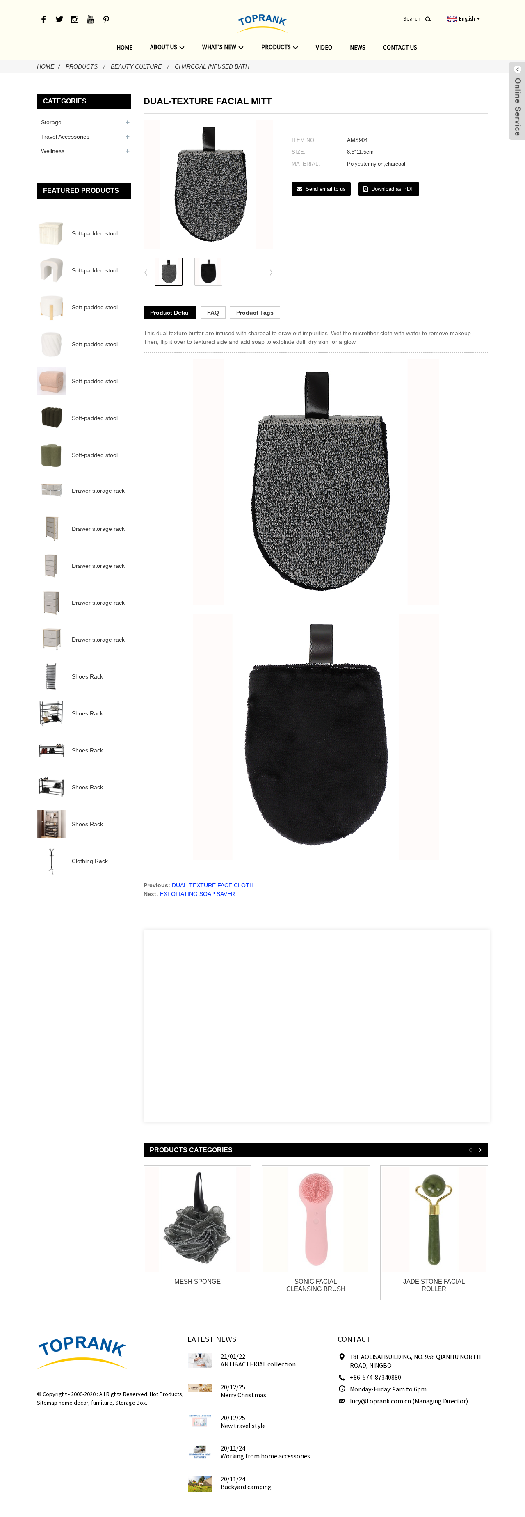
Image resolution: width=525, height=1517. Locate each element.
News (357, 47)
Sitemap (47, 1402)
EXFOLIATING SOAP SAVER (197, 894)
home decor (73, 1402)
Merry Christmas (243, 1395)
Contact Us (400, 47)
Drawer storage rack (98, 490)
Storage (51, 122)
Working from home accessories (265, 1456)
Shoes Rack (87, 676)
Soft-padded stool (95, 233)
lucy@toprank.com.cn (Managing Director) (409, 1401)
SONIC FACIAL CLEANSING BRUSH (315, 1285)
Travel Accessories (65, 136)
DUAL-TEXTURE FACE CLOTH (212, 885)
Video (324, 47)
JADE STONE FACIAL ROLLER (434, 1285)
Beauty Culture (136, 66)
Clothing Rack (90, 861)
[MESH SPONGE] (197, 1219)
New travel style (243, 1425)
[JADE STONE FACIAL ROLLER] (434, 1219)
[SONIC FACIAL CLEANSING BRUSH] (315, 1219)
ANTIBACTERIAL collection (258, 1364)
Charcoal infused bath (212, 66)
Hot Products (166, 1394)
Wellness (52, 151)
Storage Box (130, 1402)
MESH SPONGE (197, 1281)
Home (124, 47)
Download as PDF (392, 189)
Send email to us (326, 189)
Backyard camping (246, 1487)
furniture (101, 1402)
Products (276, 47)
